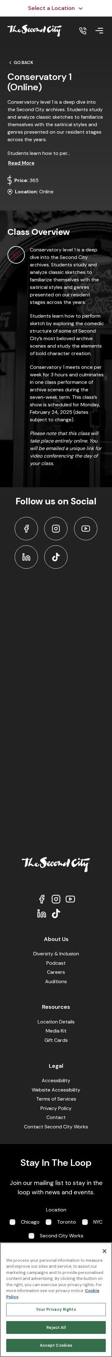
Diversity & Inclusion (56, 953)
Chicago (30, 1222)
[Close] (104, 1251)
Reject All (55, 1327)
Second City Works (61, 1235)
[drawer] (99, 31)
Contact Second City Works (56, 1126)
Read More (21, 163)
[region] (56, 1299)
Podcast (56, 963)
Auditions (56, 981)
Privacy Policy (56, 1108)
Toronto (66, 1222)
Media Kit (56, 1031)
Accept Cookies (56, 1345)
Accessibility (56, 1080)
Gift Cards (56, 1040)
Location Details (56, 1021)
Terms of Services (56, 1099)
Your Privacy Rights (56, 1309)
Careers (56, 972)
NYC (97, 1222)
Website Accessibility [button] (56, 1090)
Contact (56, 1117)
